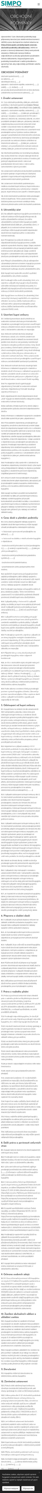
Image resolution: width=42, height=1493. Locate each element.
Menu (38, 4)
